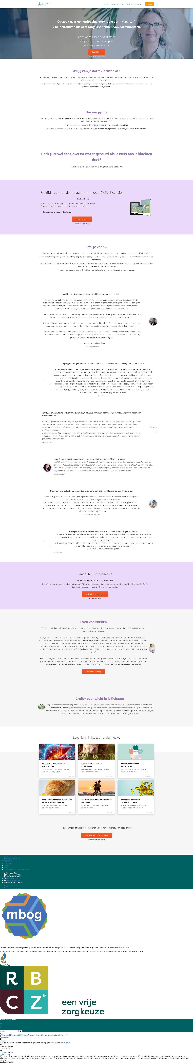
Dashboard (15, 1035)
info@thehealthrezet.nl (14, 881)
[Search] (20, 1031)
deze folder (106, 951)
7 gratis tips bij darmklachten (96, 56)
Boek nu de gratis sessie (95, 598)
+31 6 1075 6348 (12, 879)
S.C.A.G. (97, 951)
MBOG (66, 948)
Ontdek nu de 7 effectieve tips (82, 223)
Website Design (35, 1035)
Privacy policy (65, 1043)
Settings (24, 1035)
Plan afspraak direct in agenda (96, 840)
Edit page (5, 1035)
